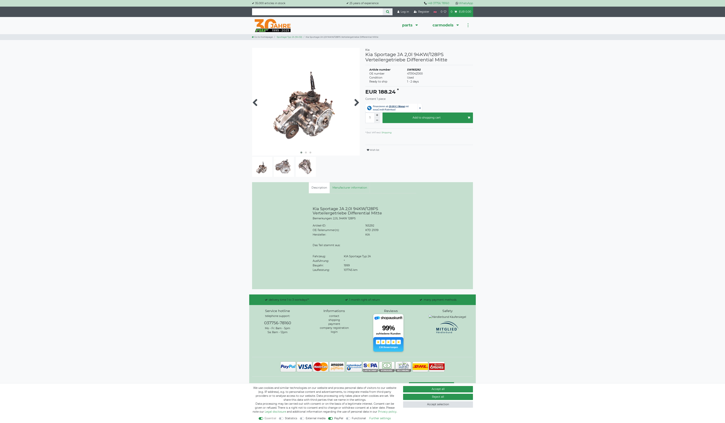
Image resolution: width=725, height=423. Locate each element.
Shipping (386, 132)
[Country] (434, 12)
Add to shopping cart (427, 117)
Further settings (380, 418)
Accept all (438, 389)
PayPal (338, 418)
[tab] (319, 187)
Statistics (291, 418)
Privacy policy (387, 411)
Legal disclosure (275, 411)
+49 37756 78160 (438, 3)
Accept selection (438, 404)
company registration (334, 328)
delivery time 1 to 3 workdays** (289, 299)
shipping (334, 320)
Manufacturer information (349, 187)
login (334, 332)
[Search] (387, 11)
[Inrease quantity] (377, 115)
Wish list (374, 150)
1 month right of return (364, 299)
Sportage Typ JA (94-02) (289, 37)
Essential (270, 418)
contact (334, 316)
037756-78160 (277, 323)
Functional (359, 418)
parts (408, 25)
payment (334, 324)
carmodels (444, 25)
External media (315, 418)
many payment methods (440, 299)
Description (319, 187)
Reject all (438, 396)
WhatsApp (466, 3)
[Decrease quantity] (377, 120)
